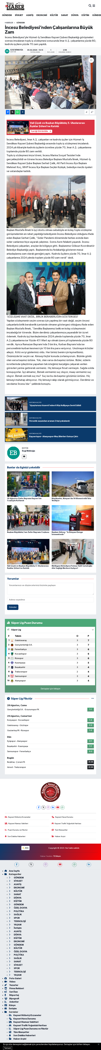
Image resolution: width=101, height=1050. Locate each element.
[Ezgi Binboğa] (13, 453)
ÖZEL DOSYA (20, 908)
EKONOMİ (41, 15)
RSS (26, 848)
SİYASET (19, 15)
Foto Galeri (15, 978)
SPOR (16, 918)
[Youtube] (57, 807)
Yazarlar (13, 985)
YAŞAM (17, 925)
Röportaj (14, 995)
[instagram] (45, 864)
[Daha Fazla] (22, 112)
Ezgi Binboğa (28, 451)
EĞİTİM (85, 15)
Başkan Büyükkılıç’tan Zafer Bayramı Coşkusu (28, 532)
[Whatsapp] (62, 807)
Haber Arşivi (60, 836)
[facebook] (16, 864)
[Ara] (90, 6)
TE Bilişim (57, 856)
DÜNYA (75, 15)
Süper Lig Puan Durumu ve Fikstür (30, 1029)
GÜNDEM (7, 15)
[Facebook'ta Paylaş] (8, 112)
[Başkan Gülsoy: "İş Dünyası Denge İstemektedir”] (73, 518)
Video (12, 982)
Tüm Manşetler (61, 830)
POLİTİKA (18, 911)
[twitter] (31, 864)
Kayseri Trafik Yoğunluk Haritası (68, 824)
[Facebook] (39, 807)
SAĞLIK (17, 914)
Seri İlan (13, 992)
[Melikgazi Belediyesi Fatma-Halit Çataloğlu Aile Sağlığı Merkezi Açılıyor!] (73, 552)
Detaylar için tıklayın (50, 689)
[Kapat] (99, 1044)
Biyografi (14, 998)
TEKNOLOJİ (19, 921)
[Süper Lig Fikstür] (92, 699)
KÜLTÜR (54, 15)
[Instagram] (48, 807)
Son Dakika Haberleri (16, 836)
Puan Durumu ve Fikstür (18, 830)
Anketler (14, 1002)
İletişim (17, 928)
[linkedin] (89, 864)
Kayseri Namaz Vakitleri (18, 824)
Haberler (9, 23)
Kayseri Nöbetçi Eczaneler (19, 817)
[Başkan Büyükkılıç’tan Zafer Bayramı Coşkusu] (28, 518)
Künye (12, 1005)
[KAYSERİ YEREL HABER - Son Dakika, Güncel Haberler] (15, 6)
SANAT (64, 15)
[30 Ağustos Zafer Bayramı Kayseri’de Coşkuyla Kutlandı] (28, 484)
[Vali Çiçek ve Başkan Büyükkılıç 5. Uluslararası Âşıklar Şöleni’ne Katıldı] (28, 552)
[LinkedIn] (53, 807)
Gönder (13, 607)
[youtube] (60, 864)
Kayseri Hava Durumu (64, 817)
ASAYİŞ (29, 15)
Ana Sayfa (14, 871)
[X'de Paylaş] (12, 112)
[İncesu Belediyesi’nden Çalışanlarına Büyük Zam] (50, 82)
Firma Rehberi (16, 988)
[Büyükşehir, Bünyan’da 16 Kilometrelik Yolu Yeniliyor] (73, 484)
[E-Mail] (24, 457)
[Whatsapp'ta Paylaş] (17, 112)
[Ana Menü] (94, 6)
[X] (43, 807)
